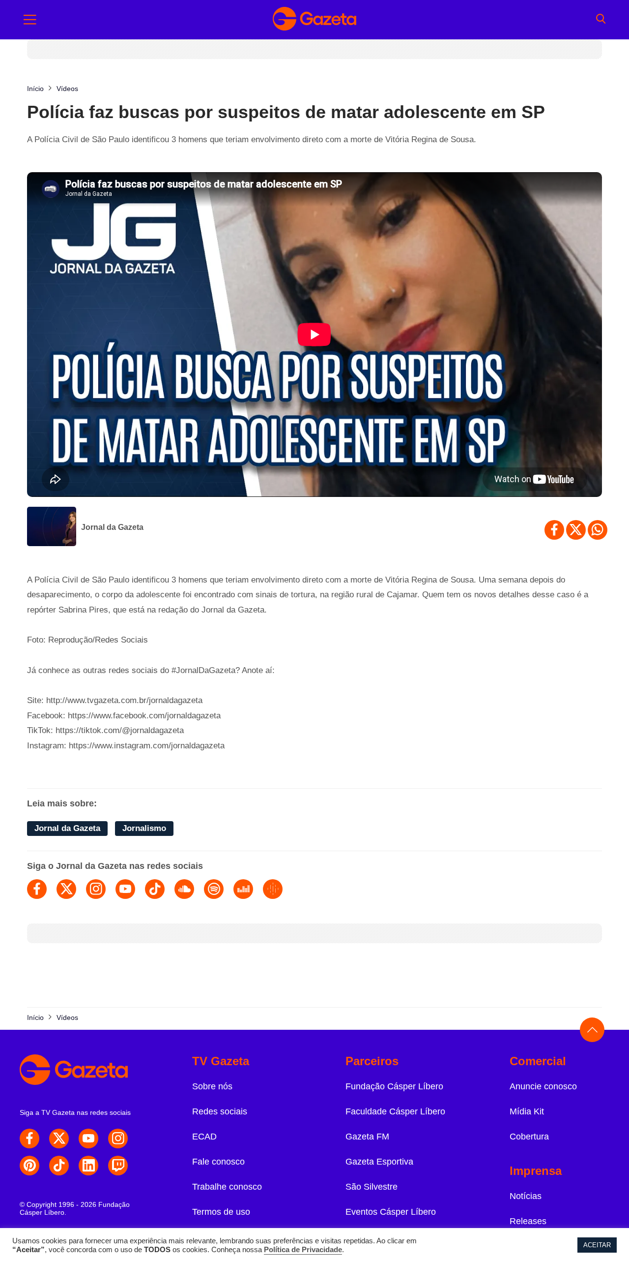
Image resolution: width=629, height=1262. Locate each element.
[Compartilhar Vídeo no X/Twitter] (576, 530)
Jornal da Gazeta (112, 527)
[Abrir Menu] (30, 20)
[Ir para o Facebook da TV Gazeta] (29, 1138)
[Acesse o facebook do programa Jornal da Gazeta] (37, 889)
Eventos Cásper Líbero (390, 1212)
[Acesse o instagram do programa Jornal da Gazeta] (96, 889)
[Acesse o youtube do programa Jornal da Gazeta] (125, 889)
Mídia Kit (527, 1111)
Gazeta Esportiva (379, 1162)
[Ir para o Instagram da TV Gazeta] (118, 1138)
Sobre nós (212, 1086)
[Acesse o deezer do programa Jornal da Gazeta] (243, 889)
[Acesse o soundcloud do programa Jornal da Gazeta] (184, 889)
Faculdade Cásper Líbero (395, 1111)
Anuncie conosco (543, 1086)
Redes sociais (219, 1111)
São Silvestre (371, 1187)
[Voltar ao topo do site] (592, 1029)
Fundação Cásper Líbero (394, 1086)
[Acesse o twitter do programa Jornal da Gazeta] (66, 889)
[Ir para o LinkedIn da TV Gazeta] (88, 1165)
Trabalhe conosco (227, 1187)
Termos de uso (221, 1212)
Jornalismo (144, 828)
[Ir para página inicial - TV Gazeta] (314, 19)
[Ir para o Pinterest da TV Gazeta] (29, 1165)
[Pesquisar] (600, 20)
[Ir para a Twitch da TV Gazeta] (118, 1165)
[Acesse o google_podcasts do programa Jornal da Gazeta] (273, 889)
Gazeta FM (367, 1136)
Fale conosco (218, 1162)
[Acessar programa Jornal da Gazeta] (51, 527)
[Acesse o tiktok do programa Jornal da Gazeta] (155, 889)
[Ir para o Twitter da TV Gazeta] (59, 1138)
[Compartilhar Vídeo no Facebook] (554, 530)
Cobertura (529, 1136)
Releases (528, 1221)
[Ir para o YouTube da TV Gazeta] (88, 1138)
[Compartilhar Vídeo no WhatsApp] (597, 530)
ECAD (204, 1136)
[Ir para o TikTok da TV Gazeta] (59, 1165)
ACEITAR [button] (597, 1245)
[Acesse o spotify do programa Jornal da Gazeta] (214, 889)
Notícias (526, 1196)
